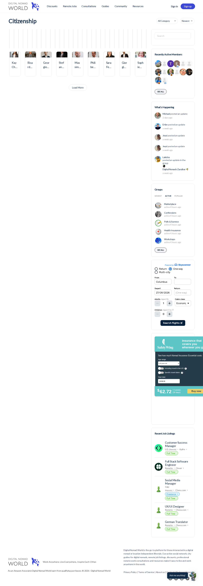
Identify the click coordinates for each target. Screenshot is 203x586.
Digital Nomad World (133, 550)
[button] (193, 576)
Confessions (170, 212)
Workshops (169, 239)
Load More (78, 87)
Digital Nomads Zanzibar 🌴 (176, 169)
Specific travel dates (172, 372)
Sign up (188, 6)
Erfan (165, 124)
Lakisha (166, 157)
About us (160, 572)
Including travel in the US (174, 368)
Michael (166, 113)
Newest (158, 196)
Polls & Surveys (171, 221)
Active (168, 196)
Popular (178, 196)
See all (160, 91)
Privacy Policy (130, 572)
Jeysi (165, 135)
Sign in (174, 6)
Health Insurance (172, 230)
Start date (162, 377)
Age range (162, 359)
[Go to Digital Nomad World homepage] (24, 5)
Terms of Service (146, 572)
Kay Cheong (14, 67)
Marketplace (170, 204)
